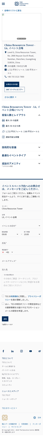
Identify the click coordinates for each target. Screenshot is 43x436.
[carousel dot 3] (21, 39)
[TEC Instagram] (21, 351)
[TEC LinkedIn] (12, 351)
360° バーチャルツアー (14, 89)
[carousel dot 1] (18, 39)
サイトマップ (16, 427)
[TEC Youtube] (30, 351)
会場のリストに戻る (13, 10)
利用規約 (14, 296)
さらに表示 (9, 97)
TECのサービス (8, 408)
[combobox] (7, 252)
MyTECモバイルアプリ (10, 374)
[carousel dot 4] (23, 39)
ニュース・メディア (9, 399)
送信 (5, 319)
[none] (21, 226)
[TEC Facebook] (3, 351)
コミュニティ (7, 385)
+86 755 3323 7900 (16, 76)
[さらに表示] (3, 4)
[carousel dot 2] (20, 39)
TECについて (7, 362)
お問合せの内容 (12, 84)
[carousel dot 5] (25, 39)
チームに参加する (8, 366)
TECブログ (6, 395)
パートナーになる (8, 370)
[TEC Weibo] (39, 351)
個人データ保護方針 (9, 424)
